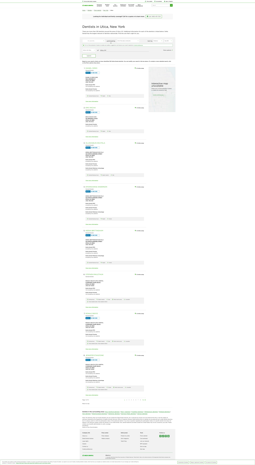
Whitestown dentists (151, 412)
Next (143, 400)
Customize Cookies (183, 462)
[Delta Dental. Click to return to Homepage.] (88, 5)
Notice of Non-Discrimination (90, 427)
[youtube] (168, 436)
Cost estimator (144, 438)
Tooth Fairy (124, 441)
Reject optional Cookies (197, 462)
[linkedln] (166, 436)
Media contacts (106, 438)
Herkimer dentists (114, 414)
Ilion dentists (86, 414)
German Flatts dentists (128, 414)
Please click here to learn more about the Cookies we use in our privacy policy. (33, 463)
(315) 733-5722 (90, 121)
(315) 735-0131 (89, 82)
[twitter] (163, 436)
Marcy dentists (125, 412)
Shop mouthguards (139, 5)
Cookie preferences (138, 45)
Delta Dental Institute (87, 438)
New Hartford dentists (112, 412)
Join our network (144, 441)
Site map (142, 449)
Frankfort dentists (137, 412)
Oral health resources (131, 5)
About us (84, 435)
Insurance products (99, 5)
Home (83, 10)
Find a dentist (97, 10)
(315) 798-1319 (89, 157)
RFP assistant (143, 443)
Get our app (143, 446)
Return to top (85, 403)
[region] (127, 462)
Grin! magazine (125, 438)
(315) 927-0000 (90, 285)
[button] (89, 1)
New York (105, 10)
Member (90, 10)
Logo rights (85, 441)
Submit (89, 56)
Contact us (85, 446)
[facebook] (160, 436)
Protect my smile (125, 435)
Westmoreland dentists (99, 414)
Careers (84, 443)
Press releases (105, 435)
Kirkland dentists (164, 412)
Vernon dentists (142, 414)
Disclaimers (85, 425)
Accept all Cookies (211, 462)
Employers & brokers (123, 5)
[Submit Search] (171, 5)
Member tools (107, 5)
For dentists (115, 5)
